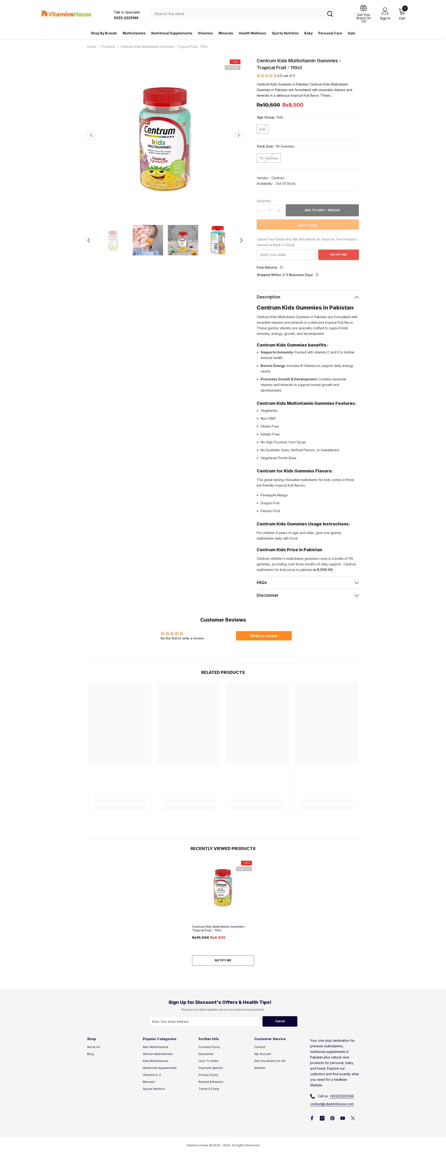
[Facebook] (312, 1118)
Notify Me (338, 254)
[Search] (243, 13)
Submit (280, 1021)
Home (91, 47)
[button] (91, 135)
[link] (120, 801)
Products (108, 47)
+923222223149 (341, 1096)
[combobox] (237, 13)
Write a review (263, 635)
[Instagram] (322, 1118)
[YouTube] (343, 1118)
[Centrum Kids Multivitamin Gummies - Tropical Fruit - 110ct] (223, 886)
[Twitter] (353, 1118)
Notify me (223, 960)
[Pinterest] (332, 1118)
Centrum (277, 178)
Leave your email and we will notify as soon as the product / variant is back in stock (307, 242)
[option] (165, 135)
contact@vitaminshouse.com (332, 1104)
